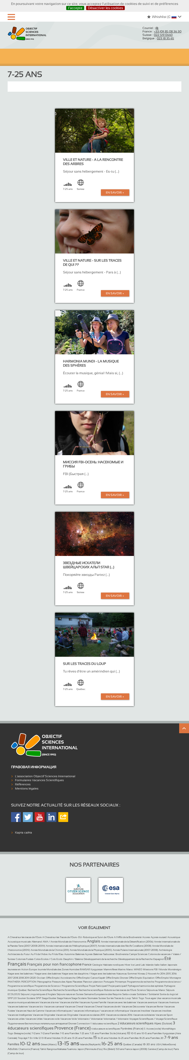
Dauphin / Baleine (73, 959)
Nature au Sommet (126, 973)
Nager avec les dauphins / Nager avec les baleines (89, 973)
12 (40, 1038)
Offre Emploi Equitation (142, 977)
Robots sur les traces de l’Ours (120, 990)
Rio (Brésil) (109, 1049)
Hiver (127, 964)
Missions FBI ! (150, 969)
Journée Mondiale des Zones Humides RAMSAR (64, 969)
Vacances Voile (68, 1018)
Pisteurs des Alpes (62, 981)
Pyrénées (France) (132, 1028)
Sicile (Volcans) (118, 1033)
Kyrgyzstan (97, 969)
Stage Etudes (49, 998)
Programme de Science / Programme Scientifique (61, 986)
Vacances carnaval (54, 1006)
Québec (22, 990)
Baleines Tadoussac (104, 954)
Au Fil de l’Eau (55, 954)
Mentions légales (26, 788)
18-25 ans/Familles (149, 1038)
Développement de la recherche (100, 959)
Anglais (93, 941)
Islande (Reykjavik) (90, 1044)
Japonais (172, 964)
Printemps (120, 981)
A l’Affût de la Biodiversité (128, 937)
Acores (146, 937)
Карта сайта (23, 832)
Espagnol (158, 959)
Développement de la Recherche (135, 959)
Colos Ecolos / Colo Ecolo (48, 959)
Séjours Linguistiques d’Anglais (38, 994)
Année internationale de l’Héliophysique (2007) (71, 945)
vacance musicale (171, 998)
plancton (98, 981)
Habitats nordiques (113, 964)
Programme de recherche (140, 981)
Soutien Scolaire (26, 998)
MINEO (138, 969)
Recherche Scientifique (40, 990)
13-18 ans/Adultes (51, 1038)
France (87, 964)
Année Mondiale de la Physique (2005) (91, 950)
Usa (159, 998)
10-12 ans (30, 1043)
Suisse (102, 998)
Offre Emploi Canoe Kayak (90, 977)
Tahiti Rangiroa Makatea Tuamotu (58, 1049)
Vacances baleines (18, 1006)
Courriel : (150, 28)
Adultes (13, 1048)
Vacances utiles (16, 1018)
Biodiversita (121, 954)
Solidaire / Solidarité (148, 994)
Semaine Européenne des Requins (103, 994)
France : (161, 31)
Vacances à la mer (49, 1002)
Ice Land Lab (138, 964)
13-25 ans (66, 1038)
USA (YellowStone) (166, 1044)
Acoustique (173, 937)
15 (95, 1037)
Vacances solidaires (144, 1015)
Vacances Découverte (133, 1006)
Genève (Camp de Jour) (160, 1049)
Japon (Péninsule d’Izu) (90, 1049)
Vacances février (154, 1006)
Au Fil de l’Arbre (39, 954)
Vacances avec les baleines (121, 1002)
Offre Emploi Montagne (168, 977)
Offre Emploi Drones (117, 977)
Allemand (37, 941)
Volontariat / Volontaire (115, 1018)
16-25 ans (111, 1043)
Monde (163, 969)
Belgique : (158, 38)
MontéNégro (169, 1028)
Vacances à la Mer (69, 1002)
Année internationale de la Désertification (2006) (127, 941)
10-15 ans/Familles (152, 1033)
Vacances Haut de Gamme (30, 1010)
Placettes (77, 981)
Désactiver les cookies (105, 8)
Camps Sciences (138, 954)
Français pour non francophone (54, 964)
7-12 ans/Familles (50, 1033)
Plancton (88, 981)
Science (141, 990)
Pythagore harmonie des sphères (145, 986)
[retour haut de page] (184, 728)
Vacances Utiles (34, 1018)
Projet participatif (117, 986)
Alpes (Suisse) (163, 1023)
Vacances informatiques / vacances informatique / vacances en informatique (87, 1010)
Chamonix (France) (28, 1049)
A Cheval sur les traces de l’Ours (25, 937)
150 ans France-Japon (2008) (131, 1049)
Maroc (129, 969)
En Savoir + (115, 192)
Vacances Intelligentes (20, 1015)
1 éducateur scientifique (104, 1023)
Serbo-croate (129, 994)
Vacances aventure (147, 1002)
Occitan (41, 977)
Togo (141, 998)
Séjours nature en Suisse (70, 994)
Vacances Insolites (140, 1010)
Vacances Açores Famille (92, 1002)
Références (23, 784)
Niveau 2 (142, 973)
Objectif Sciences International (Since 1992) (27, 34)
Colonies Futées (24, 959)
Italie (156, 964)
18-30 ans (149, 1044)
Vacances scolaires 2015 (92, 1015)
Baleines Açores (84, 954)
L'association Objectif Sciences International (45, 776)
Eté (167, 958)
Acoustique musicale (19, 941)
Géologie (97, 964)
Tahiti (135, 998)
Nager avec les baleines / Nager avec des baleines (34, 973)
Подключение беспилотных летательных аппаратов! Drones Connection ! (49, 1023)
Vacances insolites (161, 1010)
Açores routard (159, 937)
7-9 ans (171, 1037)
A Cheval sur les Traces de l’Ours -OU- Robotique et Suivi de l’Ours (77, 937)
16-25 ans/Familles (128, 1038)
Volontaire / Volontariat (90, 1018)
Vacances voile (51, 1018)
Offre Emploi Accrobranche (61, 977)
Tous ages (150, 998)
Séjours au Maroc (155, 990)
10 (128, 1033)
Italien (163, 964)
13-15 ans (68, 1043)
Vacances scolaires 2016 (119, 1015)
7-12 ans (36, 1033)
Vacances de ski (112, 1006)
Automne (69, 954)
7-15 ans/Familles (69, 1033)
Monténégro (174, 969)
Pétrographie (44, 981)
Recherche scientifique (91, 990)
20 (161, 1038)
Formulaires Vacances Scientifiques (39, 780)
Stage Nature (64, 998)
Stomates (92, 998)
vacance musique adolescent (24, 1002)
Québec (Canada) (132, 1044)
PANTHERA (14, 981)
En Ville (34, 1038)
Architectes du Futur (19, 954)
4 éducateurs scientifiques (105, 1028)
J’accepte (75, 8)
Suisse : (157, 35)
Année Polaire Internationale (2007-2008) (135, 950)
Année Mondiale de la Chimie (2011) (50, 950)
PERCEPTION (28, 981)
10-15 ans (136, 1033)
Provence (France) (72, 1028)
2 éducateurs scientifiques (135, 1023)
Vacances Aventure (168, 1002)
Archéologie (165, 950)
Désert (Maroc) (49, 1044)
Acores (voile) (153, 1028)
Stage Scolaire (79, 998)
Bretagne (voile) (22, 1033)
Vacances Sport (164, 1015)
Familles (13, 1044)
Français (17, 964)
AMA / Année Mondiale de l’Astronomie (64, 941)
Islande (150, 964)
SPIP (38, 998)
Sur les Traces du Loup (119, 998)
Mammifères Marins (115, 969)
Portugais (109, 981)
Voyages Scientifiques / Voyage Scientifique (153, 1018)
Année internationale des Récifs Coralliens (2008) (124, 945)
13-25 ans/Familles (82, 1038)
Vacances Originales (44, 1015)
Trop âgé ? (23, 1038)
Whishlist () (162, 17)
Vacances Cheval (74, 1006)
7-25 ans (84, 1033)
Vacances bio (36, 1006)
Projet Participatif (98, 986)
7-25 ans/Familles (99, 1033)
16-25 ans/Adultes (107, 1038)
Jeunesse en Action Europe (22, 969)
